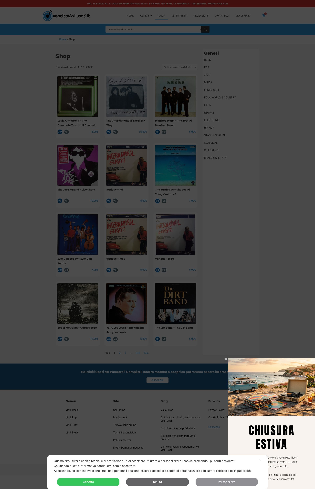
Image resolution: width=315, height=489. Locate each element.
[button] (226, 359)
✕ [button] (260, 459)
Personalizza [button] (226, 482)
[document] (157, 244)
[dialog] (157, 472)
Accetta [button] (88, 482)
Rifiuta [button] (157, 482)
